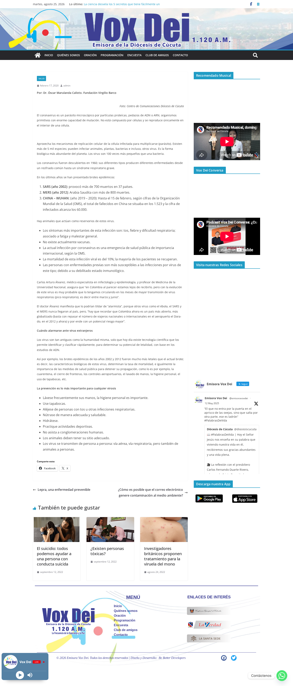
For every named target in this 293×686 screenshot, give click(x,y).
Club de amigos (157, 55)
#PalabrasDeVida (215, 420)
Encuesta (134, 55)
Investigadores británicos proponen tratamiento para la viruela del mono (163, 556)
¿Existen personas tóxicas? (107, 551)
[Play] (20, 675)
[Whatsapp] (281, 675)
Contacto (180, 55)
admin (66, 85)
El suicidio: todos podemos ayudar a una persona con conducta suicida (54, 556)
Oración (90, 55)
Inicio (48, 55)
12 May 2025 (212, 403)
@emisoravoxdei (238, 398)
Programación (112, 55)
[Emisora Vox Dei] (37, 55)
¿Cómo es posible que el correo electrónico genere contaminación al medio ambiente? (150, 492)
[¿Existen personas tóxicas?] (110, 520)
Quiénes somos (68, 55)
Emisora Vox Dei (216, 398)
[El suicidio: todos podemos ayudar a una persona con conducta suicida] (57, 520)
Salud (41, 78)
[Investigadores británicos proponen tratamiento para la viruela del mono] (164, 520)
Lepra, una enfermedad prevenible (64, 489)
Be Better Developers (172, 658)
